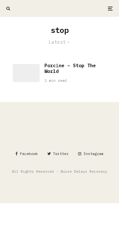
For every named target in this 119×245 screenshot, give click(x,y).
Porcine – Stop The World (70, 68)
